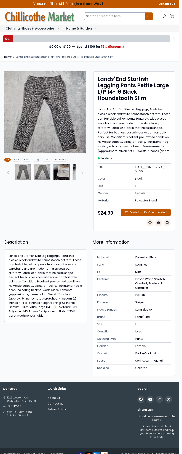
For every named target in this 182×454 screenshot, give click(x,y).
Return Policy (57, 409)
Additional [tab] (60, 159)
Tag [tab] (36, 159)
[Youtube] (150, 399)
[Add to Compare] (158, 222)
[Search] (149, 16)
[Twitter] (168, 399)
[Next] (82, 173)
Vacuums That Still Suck (68, 4)
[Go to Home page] (39, 16)
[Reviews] (167, 222)
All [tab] (7, 159)
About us (54, 398)
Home (8, 57)
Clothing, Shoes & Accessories (30, 28)
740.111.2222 (14, 406)
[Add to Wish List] (150, 222)
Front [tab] (16, 159)
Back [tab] (27, 159)
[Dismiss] (174, 38)
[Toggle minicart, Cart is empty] (172, 16)
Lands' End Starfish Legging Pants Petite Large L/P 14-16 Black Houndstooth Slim (64, 57)
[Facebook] (140, 399)
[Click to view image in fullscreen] (45, 112)
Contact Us (167, 4)
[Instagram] (159, 399)
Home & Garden (79, 28)
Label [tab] (47, 159)
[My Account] (165, 16)
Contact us (55, 403)
